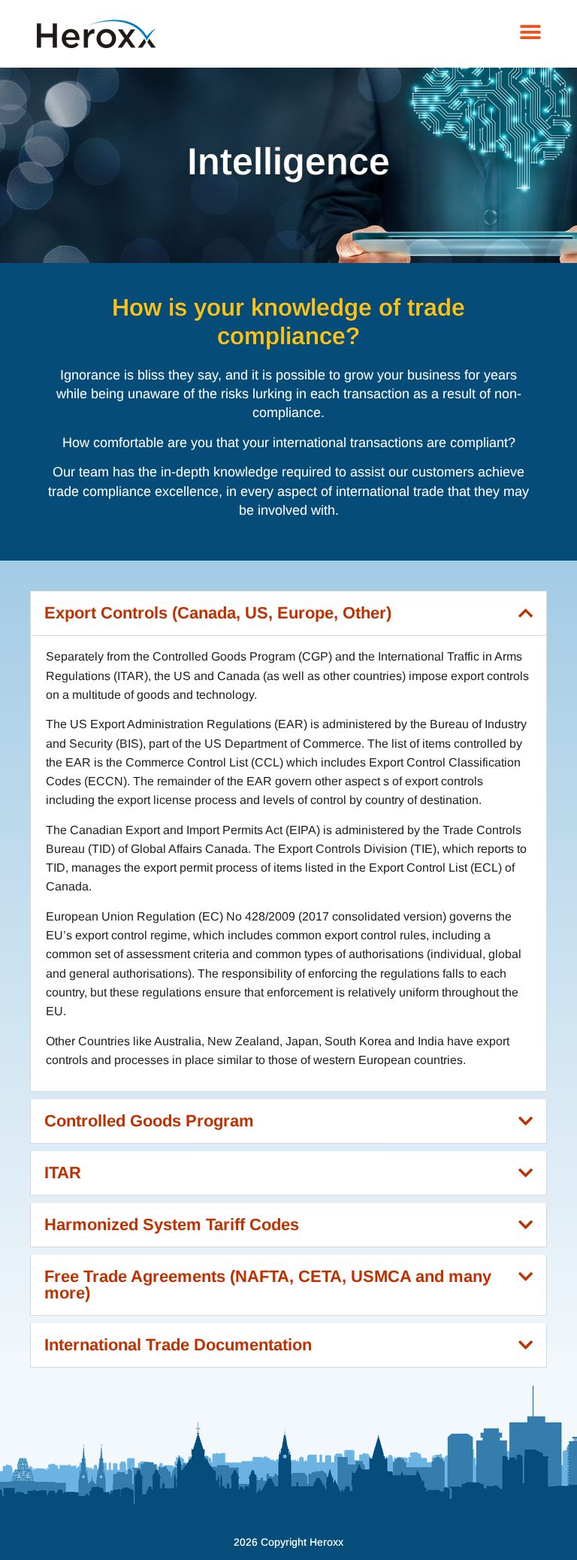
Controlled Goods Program (149, 1120)
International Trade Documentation (178, 1344)
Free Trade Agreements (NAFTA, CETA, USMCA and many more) (267, 1284)
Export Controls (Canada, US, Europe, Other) (217, 612)
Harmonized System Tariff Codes (171, 1224)
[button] (530, 32)
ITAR (62, 1172)
